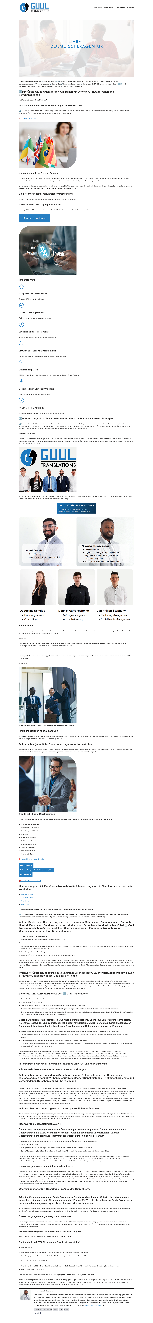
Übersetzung (25, 901)
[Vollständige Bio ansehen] (103, 1305)
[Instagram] (38, 1313)
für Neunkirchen (25, 874)
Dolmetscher (25, 904)
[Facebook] (35, 1313)
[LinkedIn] (41, 1313)
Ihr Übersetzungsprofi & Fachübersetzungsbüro (36, 870)
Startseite (98, 7)
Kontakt (130, 7)
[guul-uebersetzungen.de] (34, 7)
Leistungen (120, 7)
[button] (112, 7)
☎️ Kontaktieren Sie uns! (27, 118)
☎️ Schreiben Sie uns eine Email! (30, 881)
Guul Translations (26, 865)
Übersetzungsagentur (27, 894)
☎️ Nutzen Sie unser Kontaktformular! (31, 859)
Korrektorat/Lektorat (27, 897)
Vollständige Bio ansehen (93, 1305)
